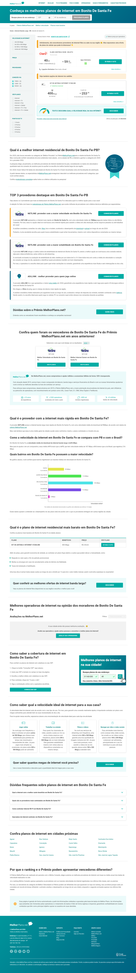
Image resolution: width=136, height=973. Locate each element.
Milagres (42, 851)
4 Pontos (17, 129)
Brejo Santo (73, 839)
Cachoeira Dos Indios (105, 839)
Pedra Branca (14, 855)
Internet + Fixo (19, 103)
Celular (51, 3)
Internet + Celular (20, 105)
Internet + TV (19, 100)
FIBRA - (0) (18, 81)
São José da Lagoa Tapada (108, 855)
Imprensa (42, 934)
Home (12, 31)
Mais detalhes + (116, 69)
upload (87, 228)
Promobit (94, 940)
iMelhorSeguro (95, 946)
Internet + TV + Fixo (21, 108)
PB (30, 31)
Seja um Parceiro (79, 934)
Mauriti (12, 851)
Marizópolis (102, 847)
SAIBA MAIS (109, 312)
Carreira (76, 932)
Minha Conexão (96, 932)
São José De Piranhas (76, 855)
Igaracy (42, 847)
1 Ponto (17, 122)
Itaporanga (72, 847)
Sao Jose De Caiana (46, 855)
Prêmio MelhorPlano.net (25, 25)
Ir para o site (112, 93)
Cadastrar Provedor (118, 3)
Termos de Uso (60, 934)
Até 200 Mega (19, 42)
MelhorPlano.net (68, 155)
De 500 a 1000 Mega (21, 47)
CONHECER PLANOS (111, 213)
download (79, 228)
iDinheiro (94, 942)
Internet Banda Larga (21, 31)
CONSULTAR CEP (30, 690)
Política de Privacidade (63, 932)
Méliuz (93, 936)
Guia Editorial (43, 936)
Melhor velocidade (42, 25)
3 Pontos (17, 127)
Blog (57, 938)
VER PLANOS (51, 364)
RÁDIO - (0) (18, 86)
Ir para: (12, 25)
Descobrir (109, 764)
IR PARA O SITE (110, 62)
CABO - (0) (18, 83)
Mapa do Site (60, 940)
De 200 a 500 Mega (20, 44)
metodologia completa (24, 179)
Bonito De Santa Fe (38, 31)
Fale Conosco (60, 936)
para (57, 36)
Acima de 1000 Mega (21, 49)
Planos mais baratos (57, 25)
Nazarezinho (73, 851)
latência (119, 293)
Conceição (43, 843)
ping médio (53, 283)
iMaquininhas (95, 944)
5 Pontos (17, 132)
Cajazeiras (13, 843)
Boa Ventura (43, 839)
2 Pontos (17, 125)
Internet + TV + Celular (21, 110)
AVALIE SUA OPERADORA (68, 636)
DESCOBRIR (114, 111)
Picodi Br (94, 938)
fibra (43, 228)
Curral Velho (73, 843)
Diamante (101, 843)
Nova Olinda (102, 851)
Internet (42, 3)
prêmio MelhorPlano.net (18, 427)
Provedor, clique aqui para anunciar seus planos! (52, 119)
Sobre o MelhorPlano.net (46, 932)
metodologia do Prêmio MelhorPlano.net (46, 204)
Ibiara (12, 847)
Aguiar (12, 839)
